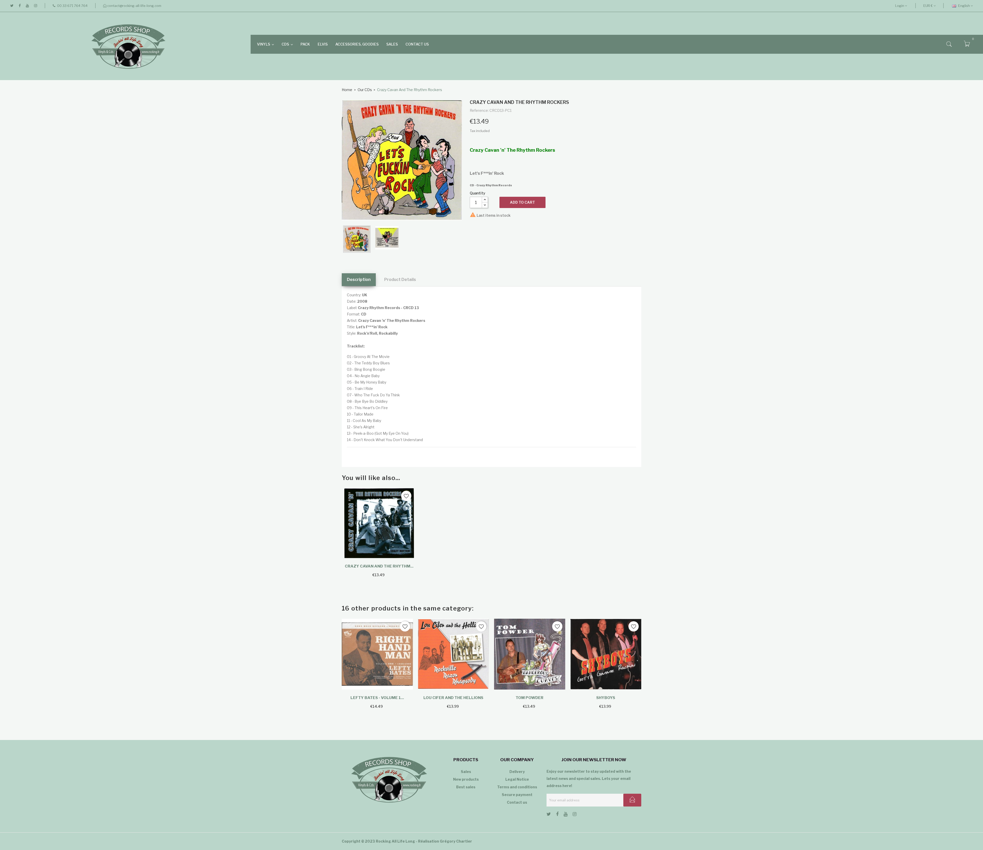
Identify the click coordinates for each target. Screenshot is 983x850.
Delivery (517, 771)
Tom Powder (529, 697)
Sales (466, 771)
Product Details (400, 279)
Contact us (517, 802)
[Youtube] (27, 5)
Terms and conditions (517, 787)
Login (900, 6)
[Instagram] (35, 5)
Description (359, 279)
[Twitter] (12, 5)
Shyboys (605, 697)
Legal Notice (517, 779)
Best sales (465, 787)
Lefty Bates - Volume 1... (377, 697)
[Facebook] (20, 5)
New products (466, 779)
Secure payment (517, 794)
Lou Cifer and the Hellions (453, 697)
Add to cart (522, 202)
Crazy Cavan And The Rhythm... (379, 566)
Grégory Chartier (456, 841)
